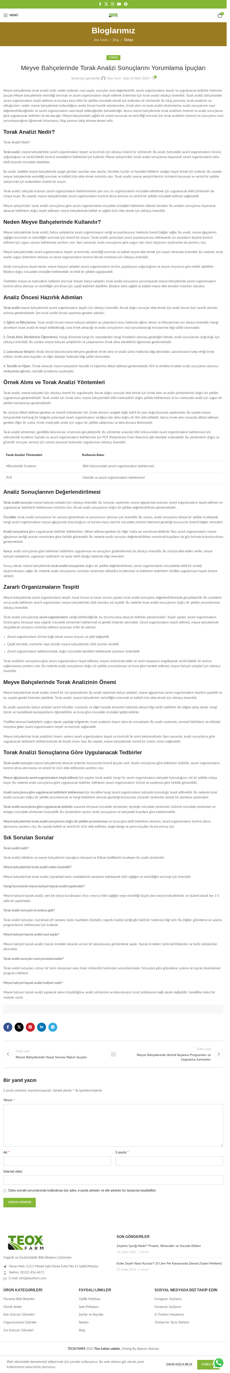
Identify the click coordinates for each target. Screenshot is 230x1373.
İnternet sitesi (12, 1171)
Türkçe (128, 40)
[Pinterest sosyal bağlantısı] (126, 4)
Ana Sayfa (101, 40)
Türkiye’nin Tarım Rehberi (172, 1322)
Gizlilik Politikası (89, 1299)
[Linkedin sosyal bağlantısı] (41, 1027)
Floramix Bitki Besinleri (19, 1299)
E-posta (122, 1152)
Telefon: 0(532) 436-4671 (26, 1272)
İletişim (84, 1322)
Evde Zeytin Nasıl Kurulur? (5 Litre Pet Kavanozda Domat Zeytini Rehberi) (169, 1263)
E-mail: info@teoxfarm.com (27, 1278)
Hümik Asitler (12, 1307)
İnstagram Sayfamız (168, 1299)
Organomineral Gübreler (20, 1322)
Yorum (9, 1100)
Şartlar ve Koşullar (91, 1314)
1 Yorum (143, 1252)
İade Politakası (88, 1307)
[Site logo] (113, 15)
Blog (116, 40)
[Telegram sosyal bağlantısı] (52, 1027)
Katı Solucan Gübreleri (18, 1314)
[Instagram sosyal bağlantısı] (112, 4)
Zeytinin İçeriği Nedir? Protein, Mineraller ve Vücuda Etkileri (159, 1246)
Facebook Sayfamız (168, 1307)
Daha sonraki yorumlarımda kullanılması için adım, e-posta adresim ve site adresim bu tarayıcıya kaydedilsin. (82, 1190)
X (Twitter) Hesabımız (169, 1314)
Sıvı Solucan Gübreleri (18, 1330)
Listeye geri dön (113, 1054)
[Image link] (25, 1242)
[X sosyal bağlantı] (106, 4)
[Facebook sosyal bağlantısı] (100, 4)
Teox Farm (114, 78)
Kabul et (208, 1364)
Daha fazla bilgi (179, 1364)
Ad (6, 1152)
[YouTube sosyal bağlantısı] (119, 4)
